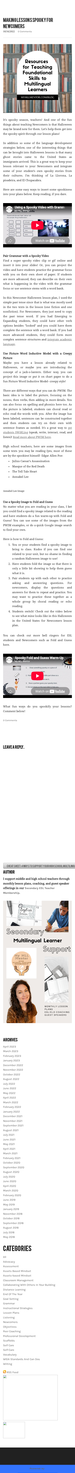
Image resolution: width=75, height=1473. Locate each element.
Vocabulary (10, 1354)
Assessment (11, 1266)
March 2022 (10, 1102)
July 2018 (8, 1232)
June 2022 (9, 1088)
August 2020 (11, 1172)
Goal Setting (10, 1299)
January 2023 (11, 1060)
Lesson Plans (11, 1312)
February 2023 (12, 1056)
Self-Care (8, 1350)
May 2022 (9, 1093)
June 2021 (9, 1139)
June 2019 (9, 1199)
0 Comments (25, 31)
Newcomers (10, 1322)
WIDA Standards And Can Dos (21, 1359)
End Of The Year (12, 1294)
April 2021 (9, 1148)
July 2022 (9, 1083)
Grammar (9, 1303)
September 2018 (13, 1223)
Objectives (10, 1326)
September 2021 (13, 1125)
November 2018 (12, 1213)
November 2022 (13, 1069)
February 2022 (12, 1107)
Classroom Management (18, 1280)
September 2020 (13, 1167)
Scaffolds (9, 1340)
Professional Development (19, 1336)
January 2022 (11, 1111)
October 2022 (11, 1074)
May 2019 (9, 1204)
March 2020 (10, 1190)
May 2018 (9, 1237)
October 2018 (11, 1218)
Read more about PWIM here (32, 437)
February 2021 (11, 1158)
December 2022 (13, 1065)
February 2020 (12, 1195)
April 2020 (9, 1186)
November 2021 (12, 1121)
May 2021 (9, 1144)
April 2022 (9, 1097)
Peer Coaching (12, 1331)
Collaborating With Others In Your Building (29, 1284)
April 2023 (9, 1046)
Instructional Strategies (18, 1308)
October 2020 (11, 1162)
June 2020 (9, 1181)
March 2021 (10, 1153)
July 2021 (8, 1134)
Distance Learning (14, 1289)
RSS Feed (12, 1372)
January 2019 (11, 1209)
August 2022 (11, 1079)
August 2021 (11, 1130)
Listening (9, 1317)
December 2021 (12, 1116)
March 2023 (10, 1051)
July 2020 (9, 1176)
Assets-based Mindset (17, 1275)
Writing (7, 1364)
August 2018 (11, 1227)
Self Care (8, 1345)
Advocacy (9, 1261)
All (4, 1257)
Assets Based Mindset (17, 1271)
